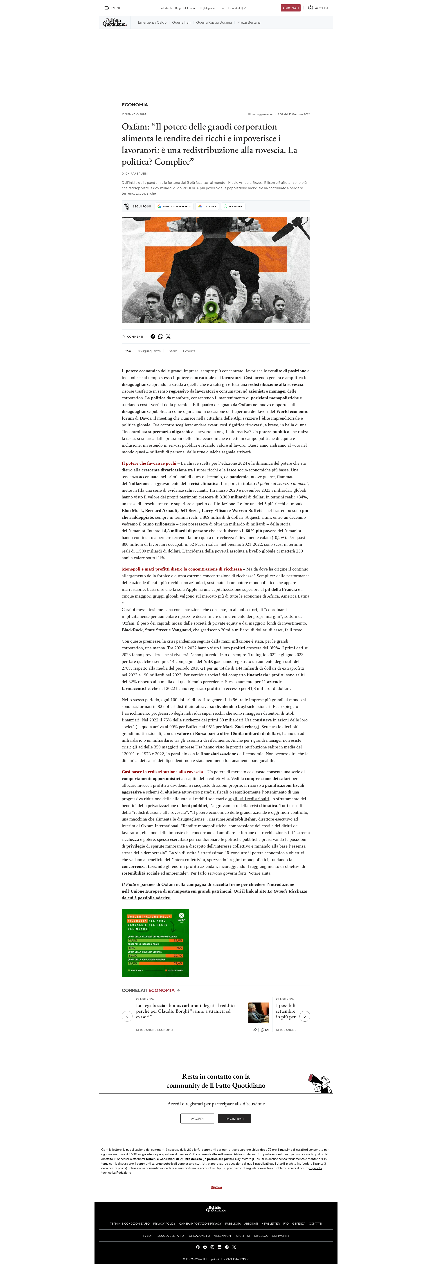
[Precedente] (127, 1016)
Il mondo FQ (235, 8)
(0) (267, 1029)
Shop (222, 8)
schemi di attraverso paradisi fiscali (188, 791)
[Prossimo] (304, 1016)
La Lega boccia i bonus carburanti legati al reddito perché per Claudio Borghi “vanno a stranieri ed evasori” (185, 1011)
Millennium (190, 8)
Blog (178, 8)
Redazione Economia (154, 1030)
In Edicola (166, 8)
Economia (135, 104)
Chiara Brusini (135, 173)
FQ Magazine (208, 8)
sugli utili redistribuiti (248, 798)
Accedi (197, 1118)
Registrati (235, 1118)
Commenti (135, 336)
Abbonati (290, 8)
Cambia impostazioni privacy (200, 1223)
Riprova (216, 1187)
